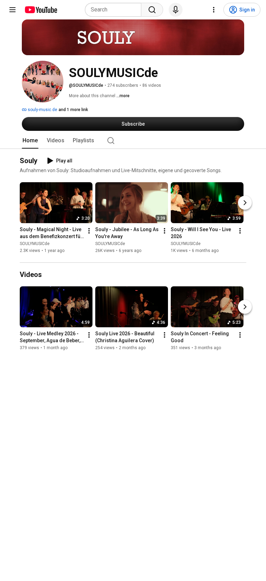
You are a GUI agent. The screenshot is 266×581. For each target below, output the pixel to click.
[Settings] (214, 10)
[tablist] (133, 140)
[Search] (152, 10)
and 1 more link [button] (73, 109)
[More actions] (89, 231)
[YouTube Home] (40, 9)
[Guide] (12, 10)
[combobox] (115, 10)
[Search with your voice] (176, 10)
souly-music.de (42, 109)
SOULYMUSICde (35, 244)
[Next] (245, 203)
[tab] (30, 140)
